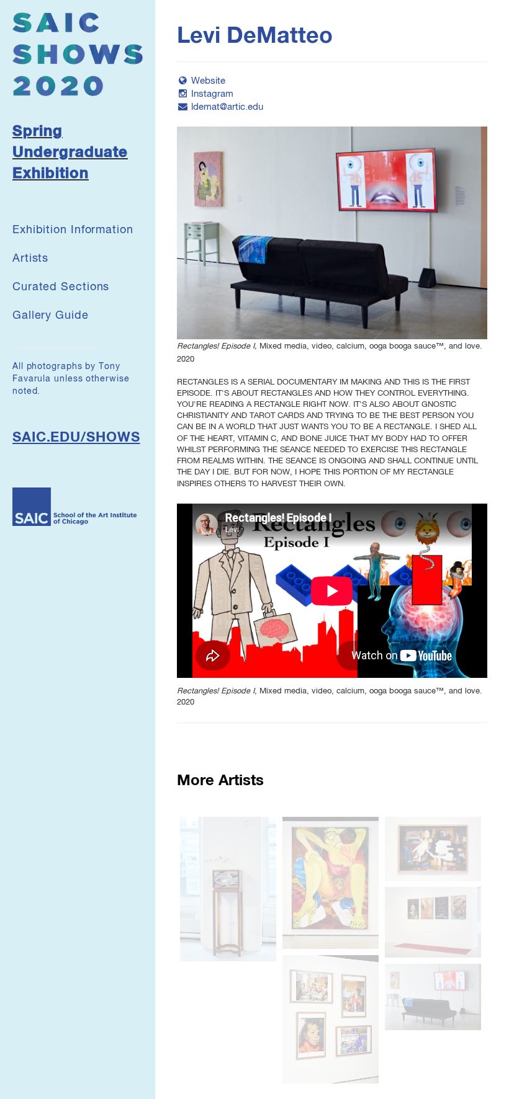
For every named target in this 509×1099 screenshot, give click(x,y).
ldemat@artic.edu (227, 107)
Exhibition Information (72, 230)
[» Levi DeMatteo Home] (77, 53)
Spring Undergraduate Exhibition (70, 153)
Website (208, 81)
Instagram (212, 94)
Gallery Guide (50, 315)
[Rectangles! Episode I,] (332, 233)
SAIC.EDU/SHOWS (76, 438)
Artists (30, 258)
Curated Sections (60, 287)
